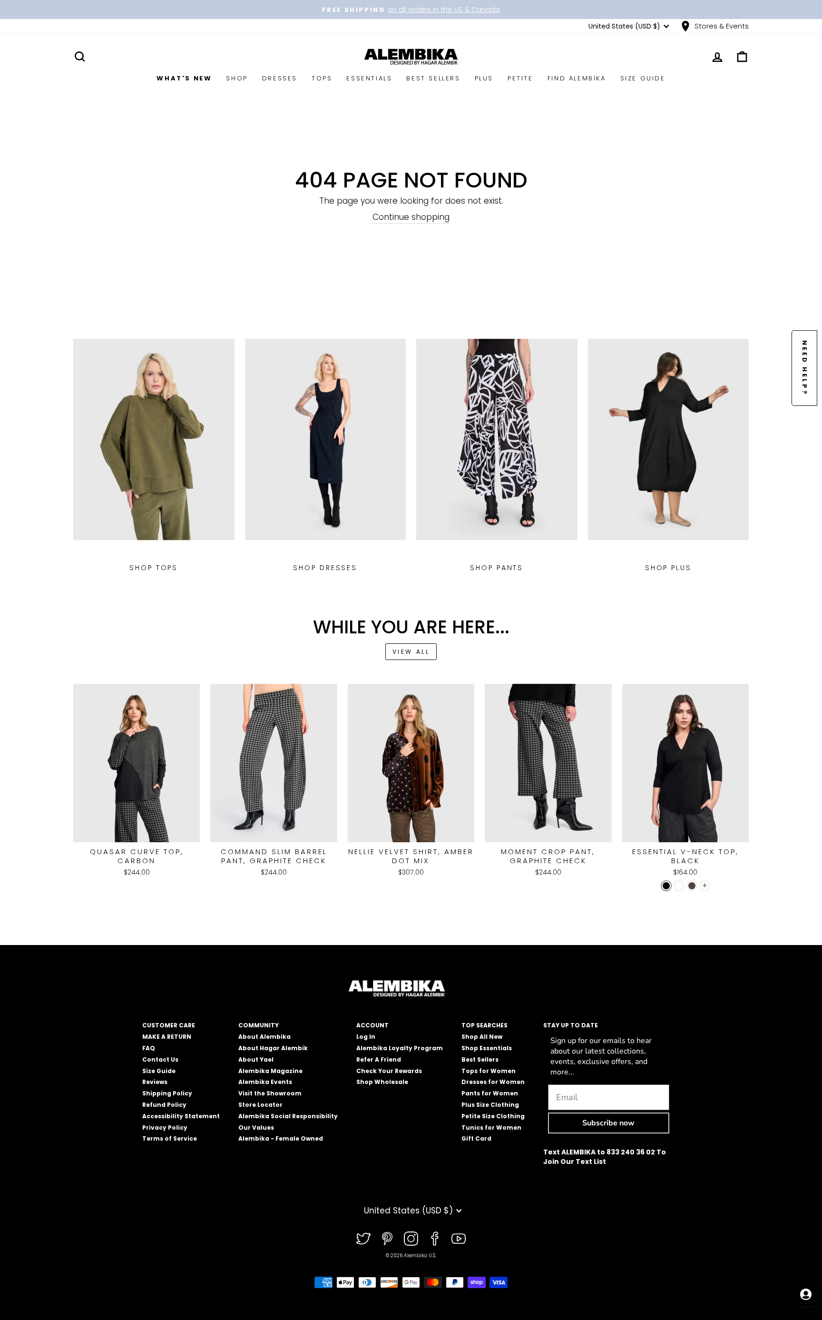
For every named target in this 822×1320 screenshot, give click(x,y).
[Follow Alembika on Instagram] (411, 1238)
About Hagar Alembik (273, 1048)
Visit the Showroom (270, 1093)
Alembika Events (265, 1082)
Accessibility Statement (181, 1116)
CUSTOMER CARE (168, 1025)
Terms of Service (169, 1138)
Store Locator (260, 1105)
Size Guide (642, 78)
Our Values (256, 1127)
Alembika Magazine (270, 1071)
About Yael (256, 1059)
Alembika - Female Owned (280, 1138)
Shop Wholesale (382, 1082)
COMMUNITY (258, 1025)
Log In (365, 1037)
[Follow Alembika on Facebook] (435, 1238)
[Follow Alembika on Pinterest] (387, 1238)
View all (411, 652)
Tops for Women (488, 1071)
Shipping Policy (167, 1093)
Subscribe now (608, 1123)
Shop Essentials (486, 1048)
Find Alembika (577, 78)
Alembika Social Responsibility (288, 1116)
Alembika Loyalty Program (399, 1048)
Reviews (154, 1082)
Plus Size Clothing (490, 1105)
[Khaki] (691, 885)
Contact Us (160, 1059)
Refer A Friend (378, 1059)
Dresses (279, 78)
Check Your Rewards (389, 1071)
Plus (484, 78)
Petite (520, 78)
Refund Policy (164, 1105)
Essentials (369, 78)
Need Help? (804, 368)
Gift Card (476, 1138)
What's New (184, 78)
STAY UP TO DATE (570, 1025)
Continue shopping (411, 217)
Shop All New (481, 1037)
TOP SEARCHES (484, 1025)
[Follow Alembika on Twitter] (363, 1238)
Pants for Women (489, 1093)
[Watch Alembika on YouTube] (458, 1238)
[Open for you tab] (805, 1294)
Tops (322, 78)
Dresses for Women (493, 1082)
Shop (236, 78)
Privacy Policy (164, 1127)
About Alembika (264, 1037)
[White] (679, 885)
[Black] (666, 885)
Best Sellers (433, 78)
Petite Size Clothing (493, 1116)
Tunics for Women (491, 1127)
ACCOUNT (372, 1025)
